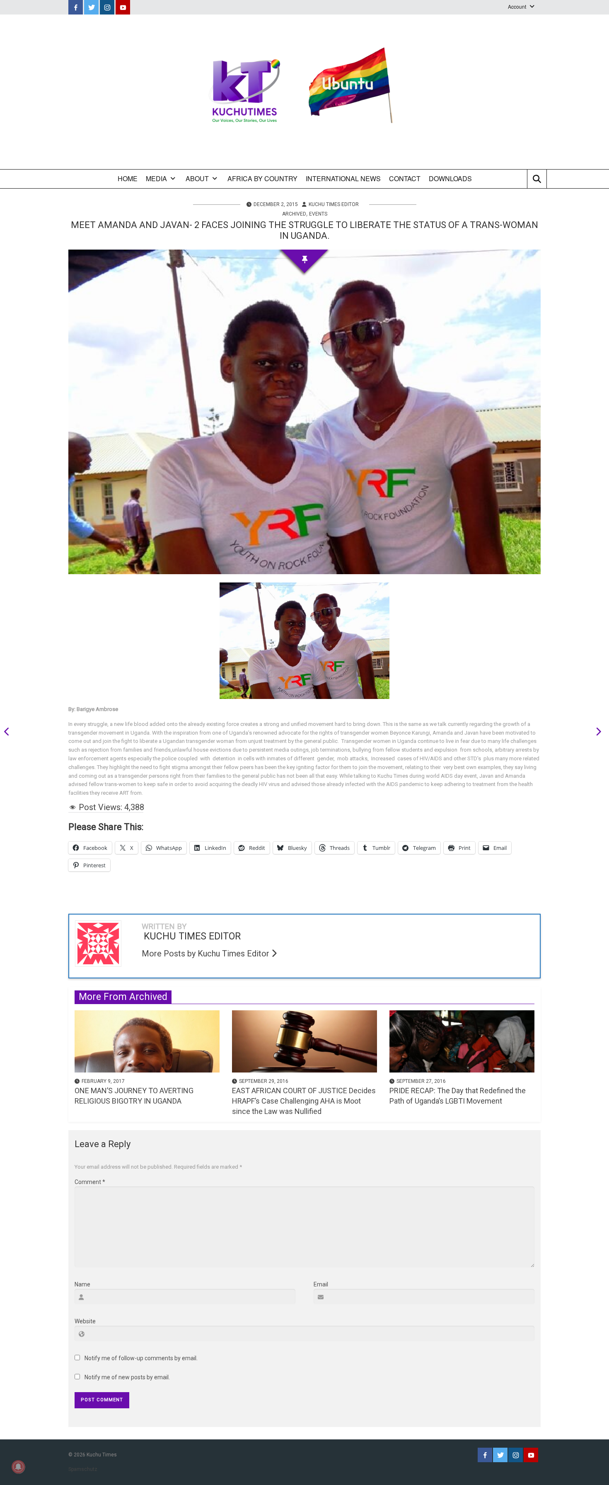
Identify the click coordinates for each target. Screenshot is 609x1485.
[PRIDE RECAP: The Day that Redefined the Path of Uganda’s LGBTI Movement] (461, 1041)
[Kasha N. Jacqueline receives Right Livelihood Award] (595, 733)
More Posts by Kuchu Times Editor (206, 953)
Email (321, 1284)
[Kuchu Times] (304, 92)
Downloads (450, 178)
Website (85, 1321)
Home (128, 178)
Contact (404, 178)
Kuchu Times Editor (334, 204)
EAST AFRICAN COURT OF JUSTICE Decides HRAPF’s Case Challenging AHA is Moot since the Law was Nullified (304, 1101)
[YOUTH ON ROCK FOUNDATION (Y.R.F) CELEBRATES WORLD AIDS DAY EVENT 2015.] (9, 733)
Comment (90, 1182)
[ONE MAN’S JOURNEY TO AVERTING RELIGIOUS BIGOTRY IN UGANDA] (147, 1041)
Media (156, 178)
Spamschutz (82, 1469)
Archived (294, 214)
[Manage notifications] (18, 1466)
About (197, 178)
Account (517, 6)
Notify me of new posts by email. (127, 1377)
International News (343, 178)
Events (318, 214)
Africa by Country (262, 178)
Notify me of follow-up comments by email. (141, 1358)
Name (82, 1284)
